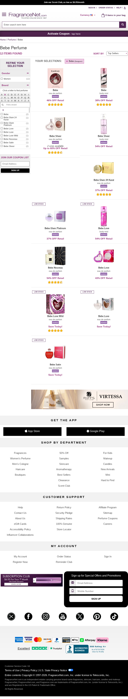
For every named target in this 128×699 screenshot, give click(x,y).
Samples (64, 458)
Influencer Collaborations (20, 534)
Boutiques (20, 474)
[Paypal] (56, 639)
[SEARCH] (122, 24)
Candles (107, 464)
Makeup (107, 458)
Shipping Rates (64, 518)
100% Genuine (64, 523)
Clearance (64, 480)
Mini (108, 474)
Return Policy (64, 507)
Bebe (75, 61)
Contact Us (20, 512)
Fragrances (20, 453)
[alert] (88, 15)
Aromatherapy (64, 469)
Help (118, 8)
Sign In (91, 8)
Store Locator (64, 529)
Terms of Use (12, 670)
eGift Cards (20, 523)
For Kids (107, 453)
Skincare (64, 464)
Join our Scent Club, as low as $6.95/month (64, 2)
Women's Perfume (20, 458)
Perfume (12, 39)
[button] (5, 14)
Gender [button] (6, 73)
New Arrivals (108, 469)
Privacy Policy (29, 670)
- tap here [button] (64, 33)
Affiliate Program (108, 507)
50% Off (64, 453)
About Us (20, 518)
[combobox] (64, 24)
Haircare (20, 469)
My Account (20, 556)
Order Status (106, 8)
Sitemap (107, 512)
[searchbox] (60, 24)
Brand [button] (5, 85)
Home (3, 39)
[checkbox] (15, 79)
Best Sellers (63, 474)
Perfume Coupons (108, 518)
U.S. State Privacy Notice (53, 670)
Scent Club (64, 485)
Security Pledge (63, 512)
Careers (107, 523)
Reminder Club (64, 562)
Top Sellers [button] (113, 53)
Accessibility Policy (20, 529)
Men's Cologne (20, 464)
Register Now (20, 562)
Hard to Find (107, 480)
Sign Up (15, 170)
